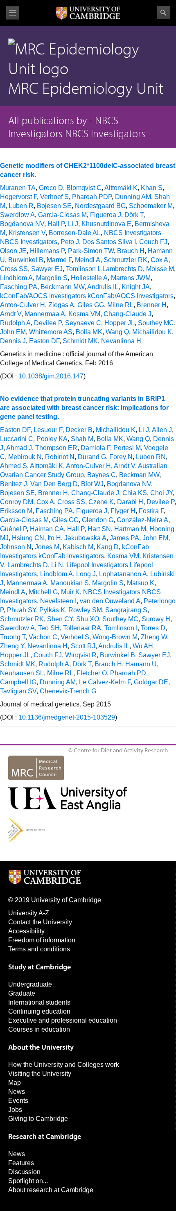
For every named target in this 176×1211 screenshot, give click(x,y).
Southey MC (156, 322)
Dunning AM (133, 196)
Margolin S (52, 277)
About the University (41, 1047)
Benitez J (13, 483)
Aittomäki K (121, 187)
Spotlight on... (28, 1180)
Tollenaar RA (82, 628)
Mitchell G (43, 592)
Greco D (51, 187)
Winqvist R (81, 655)
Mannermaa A (45, 313)
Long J (86, 573)
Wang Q (117, 331)
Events (18, 1100)
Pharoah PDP (92, 196)
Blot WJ (92, 483)
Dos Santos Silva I (109, 241)
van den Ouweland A (110, 601)
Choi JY (161, 492)
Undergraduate (30, 984)
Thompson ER (56, 447)
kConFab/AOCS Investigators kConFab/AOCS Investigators (87, 295)
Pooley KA (52, 438)
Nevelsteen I (58, 601)
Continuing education (39, 1011)
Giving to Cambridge (38, 1118)
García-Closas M (62, 214)
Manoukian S (69, 582)
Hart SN (99, 528)
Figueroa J (105, 214)
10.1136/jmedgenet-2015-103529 (66, 717)
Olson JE (13, 250)
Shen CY (60, 619)
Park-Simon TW (91, 250)
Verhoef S (54, 196)
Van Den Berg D (54, 483)
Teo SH (49, 628)
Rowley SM (85, 610)
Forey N (121, 456)
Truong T (12, 637)
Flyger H (123, 510)
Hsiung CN (28, 537)
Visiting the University (39, 1073)
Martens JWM (131, 277)
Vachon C (43, 637)
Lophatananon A (123, 573)
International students (39, 1002)
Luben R (21, 205)
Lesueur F (48, 429)
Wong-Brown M (115, 637)
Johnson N (16, 546)
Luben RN (151, 456)
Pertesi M (127, 447)
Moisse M (160, 268)
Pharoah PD (128, 673)
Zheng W (154, 637)
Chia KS (134, 492)
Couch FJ (153, 241)
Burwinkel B (25, 259)
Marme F (59, 259)
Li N (57, 564)
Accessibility (26, 931)
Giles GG (90, 304)
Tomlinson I (82, 268)
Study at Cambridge (39, 966)
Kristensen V (27, 232)
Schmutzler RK (125, 259)
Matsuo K (140, 582)
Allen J (162, 429)
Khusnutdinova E (106, 223)
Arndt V (10, 313)
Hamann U (141, 664)
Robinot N (59, 456)
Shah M (82, 438)
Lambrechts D (122, 268)
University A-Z (28, 913)
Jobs (15, 1109)
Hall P (56, 223)
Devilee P (48, 322)
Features (21, 1162)
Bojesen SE (54, 205)
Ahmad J (19, 447)
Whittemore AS (50, 331)
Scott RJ (83, 646)
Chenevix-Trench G (68, 691)
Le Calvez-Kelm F (105, 682)
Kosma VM (84, 313)
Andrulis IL (102, 286)
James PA (124, 537)
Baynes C (101, 474)
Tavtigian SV (18, 691)
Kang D (108, 546)
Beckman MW (139, 474)
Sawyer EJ (47, 268)
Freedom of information (41, 940)
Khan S (151, 187)
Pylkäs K (52, 610)
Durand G (92, 456)
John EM (13, 331)
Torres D (153, 628)
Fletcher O (92, 673)
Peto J (70, 241)
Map (14, 1082)
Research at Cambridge (44, 1136)
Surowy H (156, 619)
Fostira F (151, 510)
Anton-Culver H (22, 304)
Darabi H (130, 501)
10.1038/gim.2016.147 (50, 376)
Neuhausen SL (22, 673)
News (16, 1091)
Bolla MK (89, 331)
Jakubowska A (85, 537)
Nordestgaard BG (100, 205)
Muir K (70, 592)
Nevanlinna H (121, 340)
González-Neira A (142, 519)
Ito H (54, 537)
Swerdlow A (17, 214)
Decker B (79, 429)
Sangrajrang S (126, 610)
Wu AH (143, 646)
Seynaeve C (83, 322)
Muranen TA (18, 187)
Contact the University (40, 922)
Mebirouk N (25, 456)
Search (163, 12)
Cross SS (14, 268)
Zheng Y (12, 646)
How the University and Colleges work (63, 1064)
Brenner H (152, 304)
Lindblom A (16, 277)
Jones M (47, 546)
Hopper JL (119, 322)
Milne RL (120, 304)
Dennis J (13, 340)
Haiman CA (47, 528)
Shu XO (87, 619)
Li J (73, 223)
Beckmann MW (62, 286)
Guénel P (13, 528)
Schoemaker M (151, 205)
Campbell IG (18, 682)
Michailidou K (152, 331)
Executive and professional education (62, 1020)
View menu (12, 13)
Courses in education (39, 1029)
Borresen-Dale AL (75, 232)
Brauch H (130, 250)
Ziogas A (61, 304)
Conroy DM (16, 501)
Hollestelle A (89, 277)
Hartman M (130, 528)
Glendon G (97, 519)
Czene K (101, 501)
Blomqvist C (84, 187)
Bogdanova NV (22, 223)
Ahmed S (13, 465)
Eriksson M (16, 510)
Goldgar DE (151, 682)
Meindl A (87, 259)
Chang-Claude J (127, 313)
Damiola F (95, 447)
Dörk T (133, 214)
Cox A (159, 259)
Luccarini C (16, 438)
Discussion (24, 1171)
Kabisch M (78, 546)
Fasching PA (18, 286)
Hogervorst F (18, 196)
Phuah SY (21, 610)
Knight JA (136, 286)
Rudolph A (15, 322)
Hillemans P (47, 250)
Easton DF (44, 340)
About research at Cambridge (50, 1189)
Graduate (21, 993)
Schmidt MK (80, 340)
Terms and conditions (39, 949)
